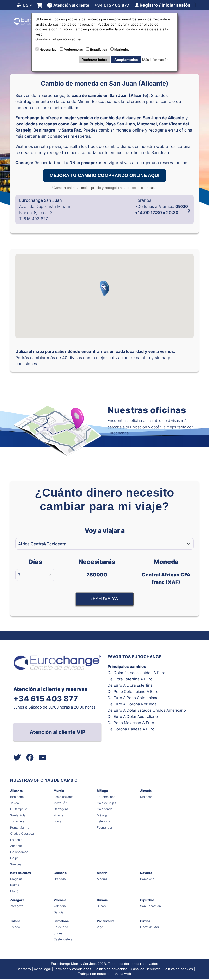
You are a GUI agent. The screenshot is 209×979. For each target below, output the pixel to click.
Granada (60, 873)
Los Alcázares (63, 797)
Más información (155, 59)
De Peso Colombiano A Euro (133, 691)
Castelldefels (63, 939)
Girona (145, 921)
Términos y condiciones (72, 969)
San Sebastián (150, 906)
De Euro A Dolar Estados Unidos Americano (147, 710)
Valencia (60, 900)
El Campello (18, 809)
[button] (104, 288)
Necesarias (48, 49)
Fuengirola (104, 827)
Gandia (59, 912)
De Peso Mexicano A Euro (131, 722)
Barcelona (61, 921)
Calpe (14, 858)
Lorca (58, 821)
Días (35, 561)
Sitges (58, 933)
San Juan (16, 864)
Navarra (146, 873)
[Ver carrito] (39, 5)
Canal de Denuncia (145, 969)
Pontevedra (105, 921)
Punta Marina (19, 827)
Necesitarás (97, 568)
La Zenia (16, 840)
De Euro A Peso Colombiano (133, 697)
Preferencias (73, 49)
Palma (14, 885)
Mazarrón (60, 803)
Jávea (14, 803)
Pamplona (147, 879)
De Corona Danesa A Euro (131, 729)
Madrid (102, 873)
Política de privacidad (111, 969)
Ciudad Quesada (22, 833)
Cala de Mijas (106, 803)
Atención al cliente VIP (57, 732)
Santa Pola (18, 815)
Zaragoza (17, 900)
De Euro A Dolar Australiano (133, 716)
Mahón (15, 891)
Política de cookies (178, 969)
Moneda (166, 571)
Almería (146, 791)
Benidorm (17, 797)
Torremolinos (106, 797)
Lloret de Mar (149, 927)
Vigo (100, 927)
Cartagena (61, 809)
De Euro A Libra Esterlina (130, 685)
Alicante (16, 791)
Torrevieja (17, 821)
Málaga (102, 791)
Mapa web (122, 974)
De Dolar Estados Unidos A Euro (136, 672)
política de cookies (133, 29)
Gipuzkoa (147, 900)
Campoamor (19, 852)
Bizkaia (102, 900)
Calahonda (104, 809)
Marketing (122, 49)
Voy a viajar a (105, 530)
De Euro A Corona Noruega (132, 704)
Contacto (23, 969)
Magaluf (16, 879)
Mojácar (146, 797)
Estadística (98, 49)
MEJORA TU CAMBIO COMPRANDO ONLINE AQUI (104, 175)
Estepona (103, 821)
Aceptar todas (126, 59)
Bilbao (101, 906)
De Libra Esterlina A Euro (130, 679)
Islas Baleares (20, 873)
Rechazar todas (94, 59)
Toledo (15, 921)
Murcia (59, 791)
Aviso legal (42, 969)
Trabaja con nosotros (94, 974)
